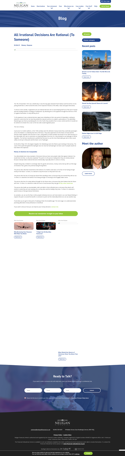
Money (23, 45)
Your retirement (52, 6)
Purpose (29, 45)
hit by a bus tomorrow (66, 183)
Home (33, 6)
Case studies (80, 6)
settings (77, 454)
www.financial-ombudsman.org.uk (74, 444)
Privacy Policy (58, 435)
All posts (87, 34)
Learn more (88, 173)
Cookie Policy (67, 435)
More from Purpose (18, 220)
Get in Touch (105, 6)
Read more (18, 237)
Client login (106, 1)
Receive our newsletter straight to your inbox (46, 213)
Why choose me (69, 6)
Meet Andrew (41, 6)
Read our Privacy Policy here (80, 398)
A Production (79, 448)
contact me (54, 207)
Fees (60, 6)
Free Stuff (89, 6)
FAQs (95, 6)
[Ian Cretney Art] (65, 449)
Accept (88, 453)
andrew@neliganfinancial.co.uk (40, 429)
